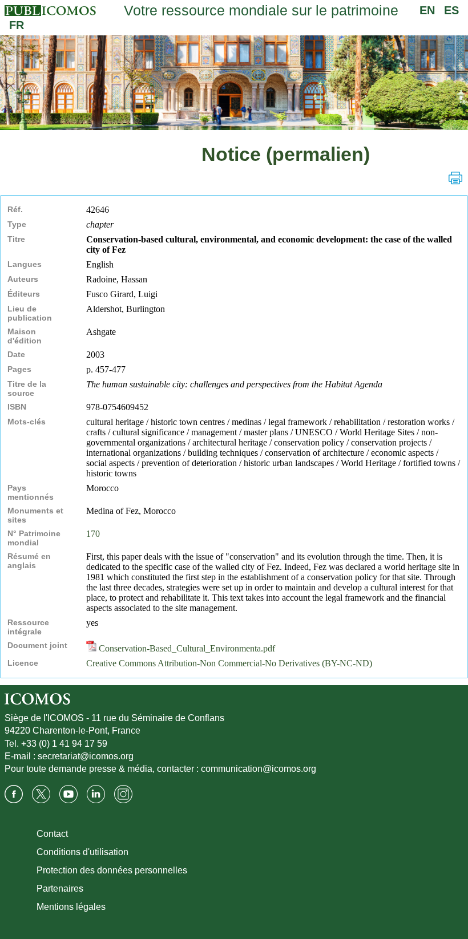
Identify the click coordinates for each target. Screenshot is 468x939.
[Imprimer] (455, 178)
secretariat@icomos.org (86, 756)
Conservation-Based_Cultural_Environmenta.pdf (185, 648)
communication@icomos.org (258, 769)
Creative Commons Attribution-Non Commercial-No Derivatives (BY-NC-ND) (229, 663)
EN (427, 10)
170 (93, 534)
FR (16, 25)
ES (451, 10)
